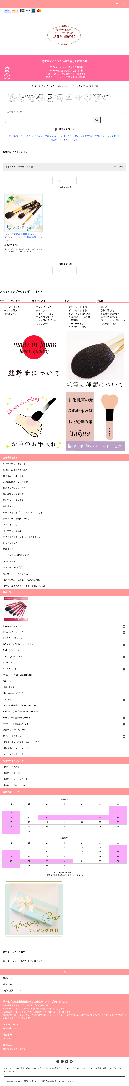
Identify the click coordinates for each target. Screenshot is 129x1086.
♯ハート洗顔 (73, 136)
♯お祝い (54, 140)
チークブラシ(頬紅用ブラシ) (16, 519)
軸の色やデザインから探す (15, 488)
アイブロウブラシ (45, 317)
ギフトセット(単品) (78, 310)
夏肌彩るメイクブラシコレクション (52, 86)
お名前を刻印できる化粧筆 (15, 470)
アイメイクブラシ (45, 307)
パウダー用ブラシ (13, 307)
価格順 (21, 167)
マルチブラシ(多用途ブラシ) (16, 555)
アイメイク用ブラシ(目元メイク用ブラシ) (22, 537)
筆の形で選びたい (109, 317)
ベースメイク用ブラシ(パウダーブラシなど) (23, 512)
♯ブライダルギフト (69, 140)
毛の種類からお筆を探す (14, 494)
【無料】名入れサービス (14, 767)
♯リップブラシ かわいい (32, 136)
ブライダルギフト (11, 561)
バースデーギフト (77, 323)
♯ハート (62, 136)
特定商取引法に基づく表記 (60, 1068)
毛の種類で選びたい (111, 313)
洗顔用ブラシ (10, 313)
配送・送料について (28, 1068)
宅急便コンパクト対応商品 (15, 574)
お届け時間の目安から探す (15, 482)
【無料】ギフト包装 (12, 773)
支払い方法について (12, 1068)
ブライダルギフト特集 (87, 86)
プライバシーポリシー (80, 1068)
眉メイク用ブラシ (11, 543)
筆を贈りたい (107, 307)
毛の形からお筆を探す (13, 500)
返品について (43, 1068)
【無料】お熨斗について (14, 785)
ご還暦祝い (73, 320)
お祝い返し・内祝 (77, 327)
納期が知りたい (108, 323)
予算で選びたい (108, 310)
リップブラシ (42, 323)
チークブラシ (42, 310)
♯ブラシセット (113, 136)
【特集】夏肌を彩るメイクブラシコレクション (24, 586)
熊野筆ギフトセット (12, 506)
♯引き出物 (13, 136)
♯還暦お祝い (87, 136)
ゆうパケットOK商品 (12, 567)
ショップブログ (114, 1068)
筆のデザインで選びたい (113, 320)
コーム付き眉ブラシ (46, 320)
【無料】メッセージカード (15, 779)
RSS (5, 1071)
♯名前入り (99, 136)
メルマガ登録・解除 (98, 1068)
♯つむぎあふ (50, 136)
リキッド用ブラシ (13, 310)
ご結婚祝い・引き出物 (79, 317)
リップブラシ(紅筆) (12, 531)
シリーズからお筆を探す (14, 464)
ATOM (11, 1071)
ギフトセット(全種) (78, 307)
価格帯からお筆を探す (13, 476)
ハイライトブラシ (45, 313)
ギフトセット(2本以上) (79, 313)
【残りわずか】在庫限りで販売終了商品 (21, 580)
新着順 (30, 167)
